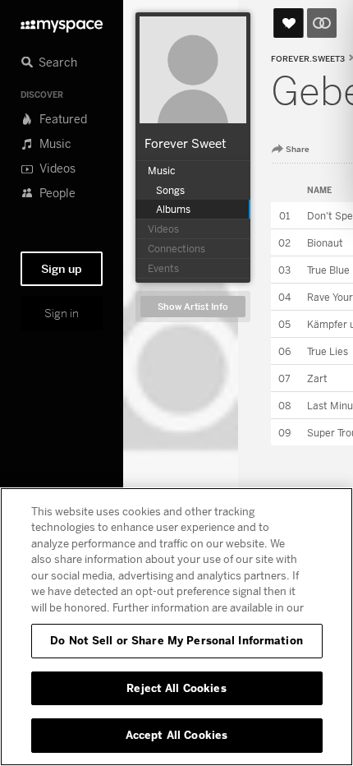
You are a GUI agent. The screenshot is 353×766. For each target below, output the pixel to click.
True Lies (327, 351)
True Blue (328, 270)
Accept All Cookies (176, 734)
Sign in (61, 313)
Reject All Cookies (176, 688)
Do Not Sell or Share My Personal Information (176, 640)
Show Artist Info (193, 307)
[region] (176, 626)
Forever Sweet (185, 143)
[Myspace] (62, 22)
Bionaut (325, 243)
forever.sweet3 (308, 58)
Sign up (61, 268)
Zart (317, 378)
